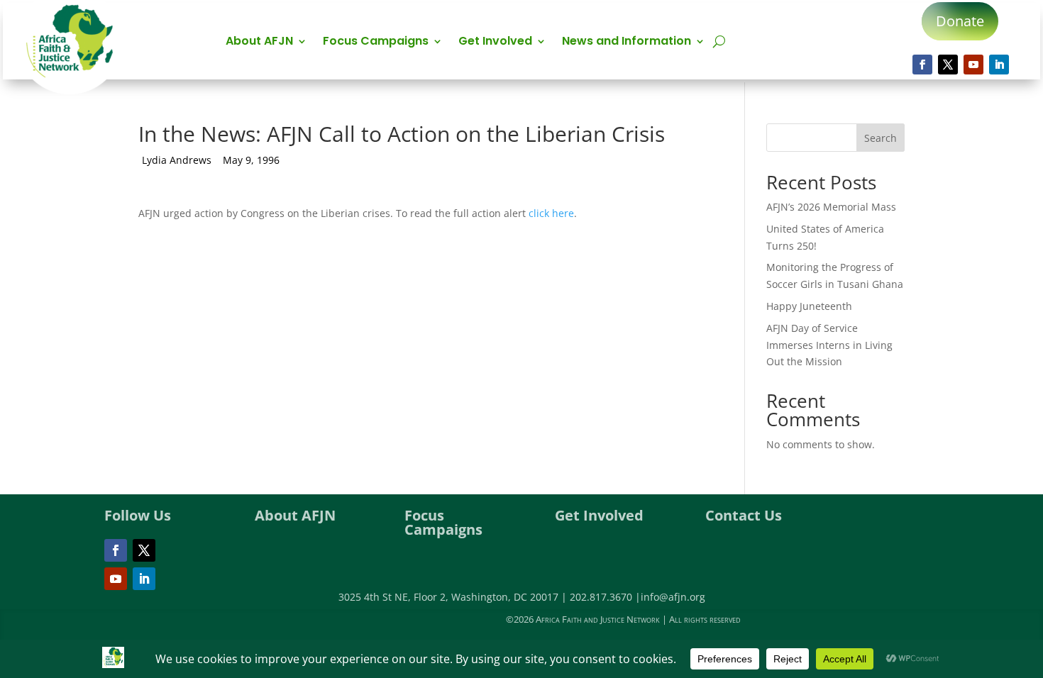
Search (880, 138)
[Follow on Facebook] (922, 64)
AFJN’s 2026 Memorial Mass (831, 206)
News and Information (626, 42)
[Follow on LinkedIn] (999, 64)
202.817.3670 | (605, 597)
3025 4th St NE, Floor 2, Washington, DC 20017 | (454, 597)
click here (551, 213)
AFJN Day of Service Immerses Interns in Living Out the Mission (829, 345)
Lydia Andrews (176, 160)
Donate (960, 20)
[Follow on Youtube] (973, 64)
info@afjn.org (673, 597)
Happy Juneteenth (809, 306)
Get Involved (495, 42)
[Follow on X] (948, 64)
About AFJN (259, 42)
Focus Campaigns (376, 42)
